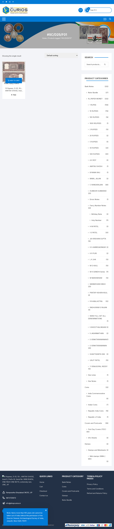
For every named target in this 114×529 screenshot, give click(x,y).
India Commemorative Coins (95, 394)
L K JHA (93, 259)
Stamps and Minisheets (97, 450)
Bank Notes (89, 86)
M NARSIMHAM (96, 278)
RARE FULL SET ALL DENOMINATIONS (97, 317)
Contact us (44, 495)
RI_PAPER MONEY (95, 99)
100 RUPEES (94, 117)
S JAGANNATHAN (97, 333)
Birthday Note (96, 214)
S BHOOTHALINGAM (98, 327)
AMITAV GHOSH (96, 166)
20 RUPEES (94, 136)
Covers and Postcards (93, 423)
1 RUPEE (93, 105)
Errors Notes (94, 199)
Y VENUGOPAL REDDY (98, 366)
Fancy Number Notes (98, 205)
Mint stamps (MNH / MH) (96, 457)
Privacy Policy (92, 484)
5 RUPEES (94, 142)
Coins (87, 387)
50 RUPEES (94, 148)
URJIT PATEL (95, 360)
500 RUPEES (95, 154)
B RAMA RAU (95, 172)
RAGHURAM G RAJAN (98, 307)
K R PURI (93, 253)
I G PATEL (93, 232)
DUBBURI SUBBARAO (98, 191)
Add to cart (15, 80)
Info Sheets (92, 438)
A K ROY (93, 160)
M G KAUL (94, 266)
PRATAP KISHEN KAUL (99, 293)
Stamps (88, 444)
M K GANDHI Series (97, 272)
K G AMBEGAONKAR (98, 247)
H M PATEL (94, 226)
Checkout (43, 491)
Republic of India (94, 417)
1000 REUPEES (95, 123)
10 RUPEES (94, 111)
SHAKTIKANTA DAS (97, 354)
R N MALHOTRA (96, 301)
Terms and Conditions (95, 489)
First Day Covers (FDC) (97, 429)
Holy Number (96, 220)
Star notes (92, 375)
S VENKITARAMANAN (98, 339)
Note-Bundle (93, 92)
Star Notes (92, 381)
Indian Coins (92, 405)
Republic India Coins (96, 411)
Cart (41, 487)
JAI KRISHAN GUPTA (98, 239)
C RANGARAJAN (96, 185)
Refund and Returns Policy (97, 493)
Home (44, 38)
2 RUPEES (94, 129)
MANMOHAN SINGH (98, 284)
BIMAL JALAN (95, 179)
